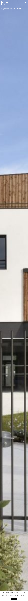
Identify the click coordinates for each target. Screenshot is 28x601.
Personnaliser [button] (23, 597)
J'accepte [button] (14, 598)
